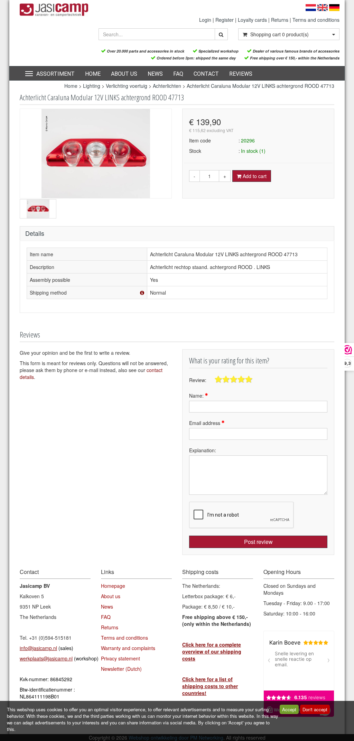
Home (93, 74)
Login (205, 19)
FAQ (178, 74)
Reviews (240, 74)
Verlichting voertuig (126, 85)
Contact (206, 74)
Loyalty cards (252, 19)
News (155, 74)
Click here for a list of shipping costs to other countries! (210, 686)
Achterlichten (168, 85)
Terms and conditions (315, 19)
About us (124, 74)
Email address (205, 422)
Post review (258, 542)
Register (224, 19)
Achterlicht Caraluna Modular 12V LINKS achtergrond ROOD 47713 (260, 85)
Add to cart (254, 176)
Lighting (91, 85)
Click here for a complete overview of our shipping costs (211, 651)
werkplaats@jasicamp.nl (46, 658)
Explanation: (202, 450)
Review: (197, 380)
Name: (197, 395)
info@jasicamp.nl (38, 648)
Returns (279, 19)
